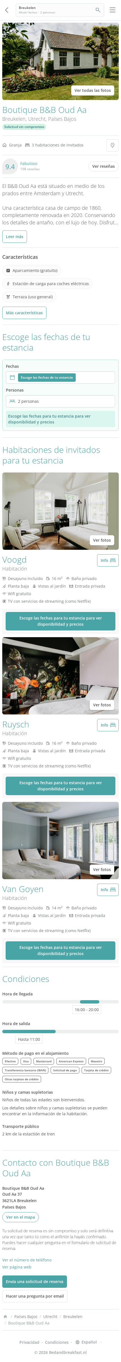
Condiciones (57, 1342)
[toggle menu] (112, 10)
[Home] (5, 1317)
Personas (15, 390)
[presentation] (60, 377)
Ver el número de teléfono (26, 1260)
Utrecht (37, 118)
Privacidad (29, 1342)
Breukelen (14, 118)
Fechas (12, 366)
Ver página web (17, 1267)
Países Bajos (62, 118)
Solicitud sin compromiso (24, 126)
